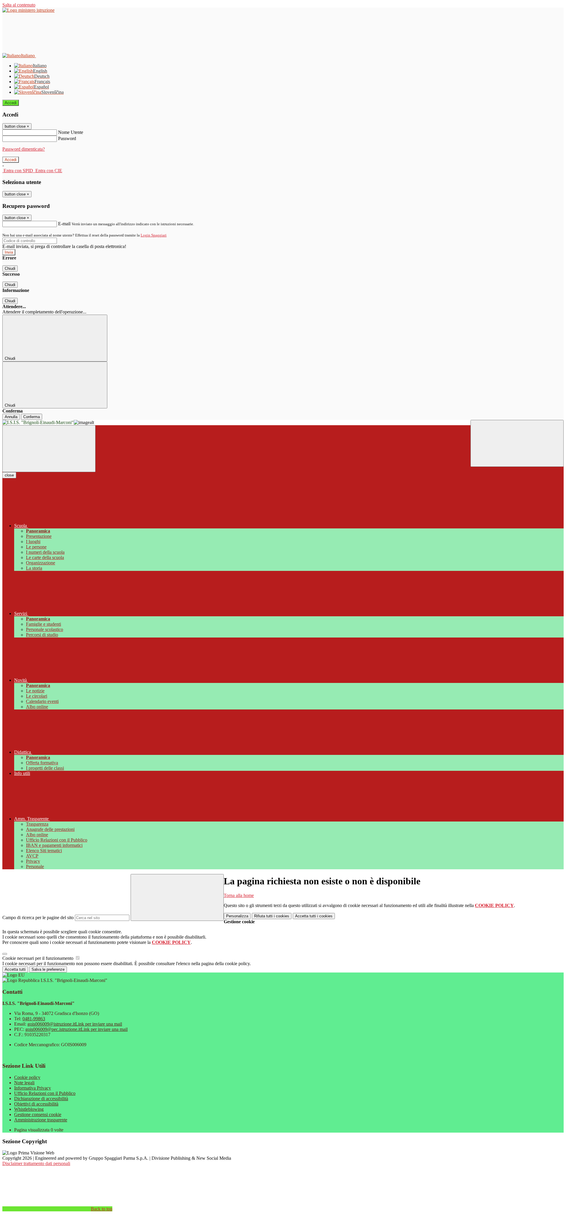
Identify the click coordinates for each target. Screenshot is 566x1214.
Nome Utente (70, 132)
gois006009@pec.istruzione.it (76, 1029)
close (9, 475)
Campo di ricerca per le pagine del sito (38, 917)
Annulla (11, 417)
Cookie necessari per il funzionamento (38, 958)
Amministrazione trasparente (40, 1119)
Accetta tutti (314, 916)
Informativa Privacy (32, 1087)
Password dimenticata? (23, 149)
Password (67, 138)
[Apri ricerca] (517, 443)
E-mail (64, 223)
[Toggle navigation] (49, 448)
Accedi (11, 103)
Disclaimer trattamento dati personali (36, 1163)
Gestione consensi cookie (37, 1114)
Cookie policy (27, 1077)
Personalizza (237, 916)
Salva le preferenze (48, 969)
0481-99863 (33, 1018)
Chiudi (10, 268)
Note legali (24, 1082)
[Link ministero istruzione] (28, 10)
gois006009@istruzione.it (74, 1023)
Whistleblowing (29, 1109)
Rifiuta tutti (271, 916)
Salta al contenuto (18, 4)
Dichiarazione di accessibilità (41, 1098)
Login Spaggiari (154, 235)
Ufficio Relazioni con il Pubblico (44, 1093)
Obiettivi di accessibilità (36, 1103)
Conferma (31, 417)
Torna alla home (239, 895)
